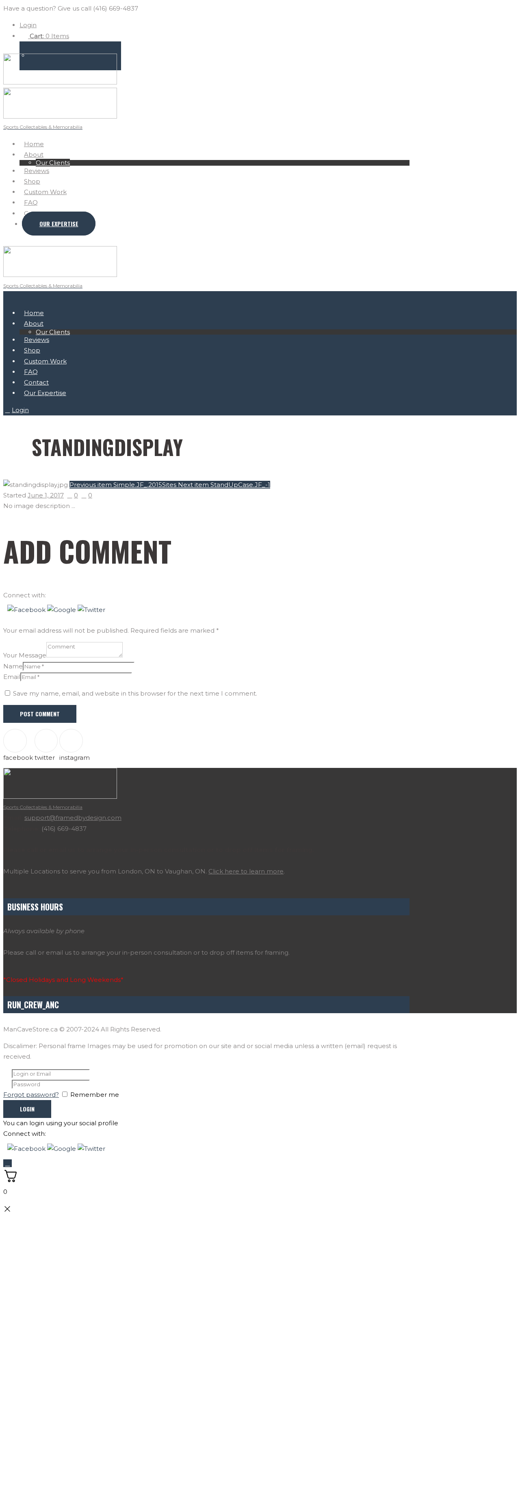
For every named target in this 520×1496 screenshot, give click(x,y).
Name (13, 666)
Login (28, 25)
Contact (36, 382)
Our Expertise (58, 223)
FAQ (31, 202)
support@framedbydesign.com (72, 818)
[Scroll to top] (7, 1163)
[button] (27, 610)
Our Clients (53, 162)
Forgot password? (31, 1094)
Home (34, 144)
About (33, 154)
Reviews (36, 171)
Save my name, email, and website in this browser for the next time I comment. (135, 693)
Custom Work (45, 192)
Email (11, 677)
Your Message (24, 655)
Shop (32, 181)
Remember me (94, 1094)
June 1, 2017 (46, 495)
